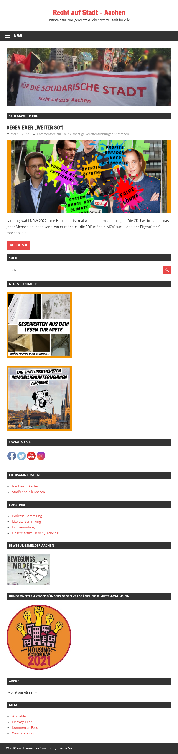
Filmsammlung (23, 527)
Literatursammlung (26, 521)
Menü (18, 36)
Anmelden (20, 716)
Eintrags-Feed (22, 722)
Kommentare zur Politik (54, 134)
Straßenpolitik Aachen (28, 492)
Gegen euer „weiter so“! (35, 127)
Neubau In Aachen (26, 486)
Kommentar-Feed (25, 727)
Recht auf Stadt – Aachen (89, 12)
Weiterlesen (18, 245)
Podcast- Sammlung (27, 516)
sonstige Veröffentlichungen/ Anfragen (101, 134)
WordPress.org (23, 733)
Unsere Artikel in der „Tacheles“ (35, 533)
